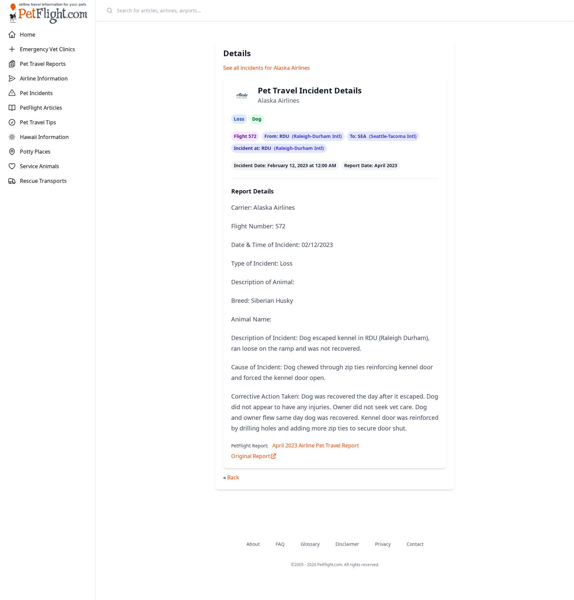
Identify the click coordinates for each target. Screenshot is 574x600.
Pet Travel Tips (38, 122)
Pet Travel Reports (43, 63)
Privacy (383, 544)
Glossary (310, 544)
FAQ (280, 544)
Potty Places (35, 151)
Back (233, 477)
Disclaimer (347, 544)
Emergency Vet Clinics (47, 49)
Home (27, 34)
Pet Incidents (36, 93)
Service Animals (39, 166)
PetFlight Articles (41, 107)
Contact (415, 544)
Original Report (250, 456)
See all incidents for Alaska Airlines (266, 67)
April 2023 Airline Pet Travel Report (315, 445)
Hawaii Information (44, 137)
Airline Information (44, 78)
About (253, 544)
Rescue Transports (43, 180)
